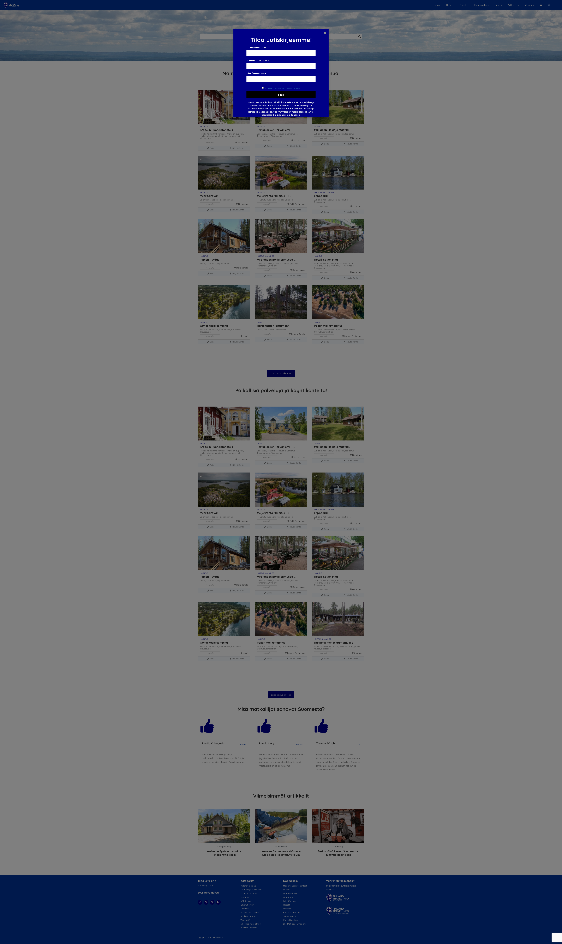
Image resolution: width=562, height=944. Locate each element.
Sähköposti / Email (256, 73)
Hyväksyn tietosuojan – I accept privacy (282, 88)
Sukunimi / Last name (257, 60)
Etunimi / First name (257, 47)
